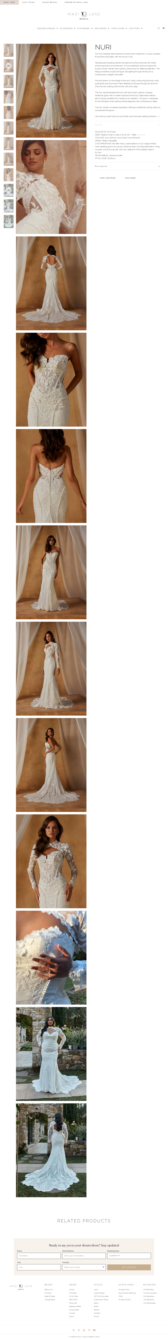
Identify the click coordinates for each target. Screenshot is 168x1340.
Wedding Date (113, 1251)
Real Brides (101, 28)
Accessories (66, 28)
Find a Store (117, 28)
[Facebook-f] (79, 1330)
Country (65, 1262)
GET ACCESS (129, 1267)
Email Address (68, 1251)
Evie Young (29, 2)
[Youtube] (94, 1330)
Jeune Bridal (49, 2)
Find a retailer (107, 178)
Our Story (134, 28)
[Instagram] (74, 1330)
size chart (141, 135)
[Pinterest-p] (89, 1330)
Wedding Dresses (46, 28)
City (19, 1262)
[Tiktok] (84, 1330)
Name (19, 1251)
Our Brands (83, 28)
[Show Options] (103, 1267)
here (158, 116)
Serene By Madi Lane (76, 2)
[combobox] (83, 1267)
